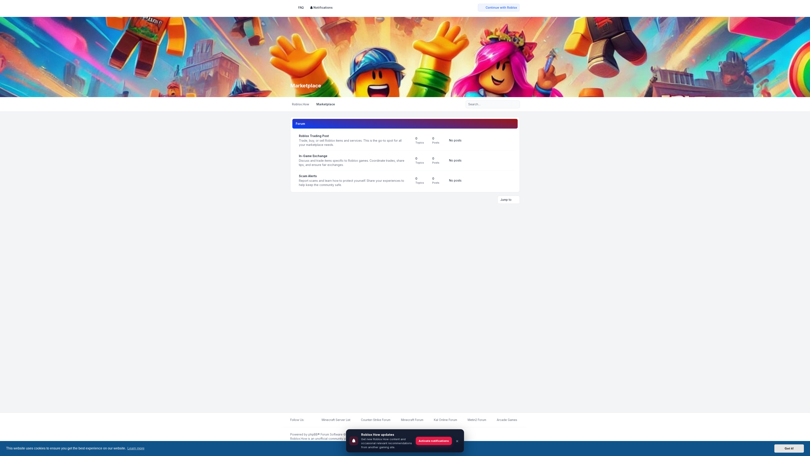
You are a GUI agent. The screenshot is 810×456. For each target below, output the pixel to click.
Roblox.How (298, 438)
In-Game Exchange (313, 156)
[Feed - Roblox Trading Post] (408, 140)
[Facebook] (307, 420)
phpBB (313, 434)
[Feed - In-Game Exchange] (408, 160)
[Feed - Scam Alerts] (408, 180)
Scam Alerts (308, 176)
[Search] (508, 104)
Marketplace (305, 86)
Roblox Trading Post (314, 136)
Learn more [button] (135, 448)
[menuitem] (321, 7)
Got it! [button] (789, 448)
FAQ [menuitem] (301, 7)
